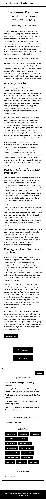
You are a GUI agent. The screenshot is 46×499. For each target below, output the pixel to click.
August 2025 (27, 457)
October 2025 (27, 453)
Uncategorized (11, 336)
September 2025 (12, 457)
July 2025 (10, 462)
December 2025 (26, 448)
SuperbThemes (23, 495)
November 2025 (12, 453)
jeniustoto (37, 93)
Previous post (23, 350)
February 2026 (25, 443)
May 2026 (10, 439)
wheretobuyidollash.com (17, 3)
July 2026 (23, 434)
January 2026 (11, 448)
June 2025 (21, 462)
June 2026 (35, 434)
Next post (23, 358)
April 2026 (22, 439)
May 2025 (33, 462)
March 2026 (11, 443)
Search (4, 369)
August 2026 (11, 434)
